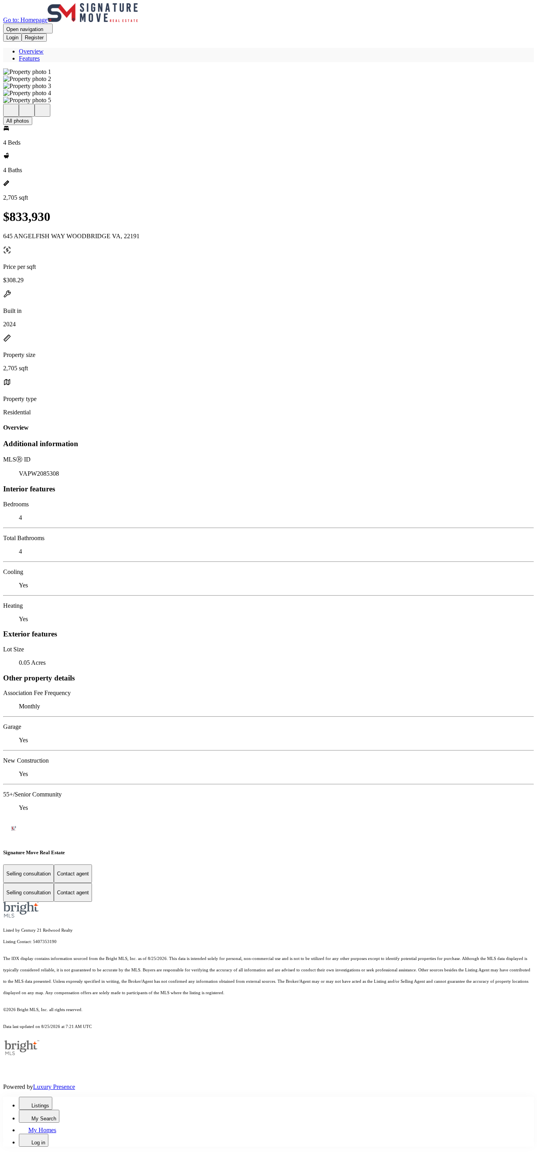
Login (12, 37)
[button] (268, 71)
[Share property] (42, 110)
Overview (31, 51)
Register (34, 37)
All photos (17, 121)
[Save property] (27, 110)
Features (29, 58)
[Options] (11, 110)
